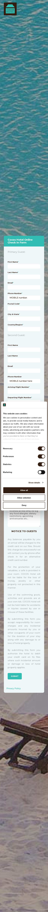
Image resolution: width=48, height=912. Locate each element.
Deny (24, 505)
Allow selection (24, 498)
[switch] (38, 456)
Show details (34, 482)
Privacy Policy (13, 688)
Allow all (24, 490)
